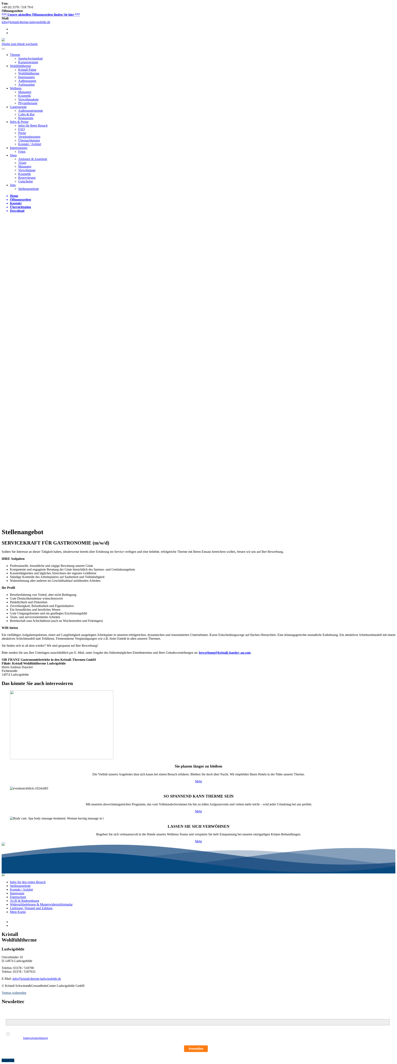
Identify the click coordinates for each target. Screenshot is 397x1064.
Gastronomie (18, 107)
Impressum (17, 893)
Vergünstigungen (29, 136)
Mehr (198, 781)
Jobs (13, 185)
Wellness (16, 88)
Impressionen (18, 148)
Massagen (24, 92)
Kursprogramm (28, 62)
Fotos (21, 151)
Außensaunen (27, 81)
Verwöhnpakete (28, 99)
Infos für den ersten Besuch (28, 882)
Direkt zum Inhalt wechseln (20, 44)
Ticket (22, 162)
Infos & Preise (19, 122)
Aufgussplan (26, 84)
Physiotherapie (27, 103)
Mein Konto (18, 912)
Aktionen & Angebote (32, 159)
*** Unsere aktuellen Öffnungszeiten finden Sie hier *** (41, 14)
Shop (13, 155)
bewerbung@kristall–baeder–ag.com (225, 652)
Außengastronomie (30, 110)
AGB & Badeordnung (24, 900)
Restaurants (25, 118)
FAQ (21, 129)
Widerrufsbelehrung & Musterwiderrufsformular (41, 904)
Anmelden (196, 1048)
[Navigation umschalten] (3, 48)
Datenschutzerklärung (35, 1038)
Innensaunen (26, 77)
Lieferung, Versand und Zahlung (31, 908)
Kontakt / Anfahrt (29, 144)
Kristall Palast (27, 69)
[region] (198, 370)
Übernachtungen (29, 140)
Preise (22, 133)
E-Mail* (11, 1016)
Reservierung (27, 177)
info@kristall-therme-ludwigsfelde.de (26, 22)
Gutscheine (25, 181)
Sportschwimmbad (30, 58)
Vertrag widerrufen (14, 992)
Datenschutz (18, 897)
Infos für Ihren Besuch (33, 125)
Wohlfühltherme (20, 66)
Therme (15, 54)
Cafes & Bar (26, 114)
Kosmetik (24, 95)
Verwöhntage (27, 170)
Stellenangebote (28, 189)
